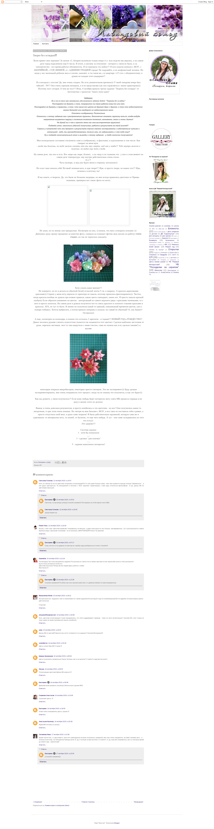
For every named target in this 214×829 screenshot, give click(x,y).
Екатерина (49, 500)
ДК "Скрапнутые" (168, 234)
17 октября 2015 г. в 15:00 (65, 753)
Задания (165, 238)
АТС (153, 229)
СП (40, 465)
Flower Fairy (43, 526)
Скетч (174, 255)
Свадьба (163, 255)
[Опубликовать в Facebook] (63, 462)
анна (40, 630)
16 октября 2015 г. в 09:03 (54, 669)
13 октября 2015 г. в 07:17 (65, 542)
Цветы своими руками (157, 262)
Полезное (164, 252)
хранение (173, 259)
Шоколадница (172, 270)
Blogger (117, 823)
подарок (156, 252)
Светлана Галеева (46, 481)
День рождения (173, 231)
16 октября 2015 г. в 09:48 (59, 682)
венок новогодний (159, 231)
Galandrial (42, 558)
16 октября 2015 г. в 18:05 (56, 708)
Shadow (176, 272)
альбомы (167, 226)
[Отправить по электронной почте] (56, 462)
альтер (176, 226)
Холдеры (163, 259)
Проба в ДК (173, 252)
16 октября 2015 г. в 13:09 (64, 695)
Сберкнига (153, 255)
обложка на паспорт (156, 249)
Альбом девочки (155, 226)
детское (154, 234)
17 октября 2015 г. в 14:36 (60, 734)
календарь (174, 238)
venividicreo (43, 643)
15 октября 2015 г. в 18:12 (62, 596)
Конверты (153, 240)
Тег (167, 257)
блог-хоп (161, 229)
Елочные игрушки (154, 238)
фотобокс (174, 257)
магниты (167, 242)
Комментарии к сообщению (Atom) (57, 805)
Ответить (42, 491)
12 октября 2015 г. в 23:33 (57, 526)
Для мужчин (166, 236)
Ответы (43, 495)
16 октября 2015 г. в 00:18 (57, 643)
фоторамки (152, 259)
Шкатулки (158, 270)
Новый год (169, 247)
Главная (36, 44)
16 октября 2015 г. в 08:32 (63, 656)
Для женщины (154, 236)
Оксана (41, 669)
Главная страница (88, 802)
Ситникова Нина (45, 734)
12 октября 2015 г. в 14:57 (62, 481)
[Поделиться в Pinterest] (65, 462)
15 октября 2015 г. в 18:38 (66, 615)
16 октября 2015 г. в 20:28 (63, 721)
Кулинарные (170, 240)
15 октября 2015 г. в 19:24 (52, 630)
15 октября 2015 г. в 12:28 (65, 580)
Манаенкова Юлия (45, 596)
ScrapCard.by (165, 272)
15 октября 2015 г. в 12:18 (56, 558)
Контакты (45, 44)
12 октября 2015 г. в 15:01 (65, 500)
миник (160, 244)
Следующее (38, 802)
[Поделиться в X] (60, 462)
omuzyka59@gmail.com (47, 615)
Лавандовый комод (155, 242)
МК (166, 244)
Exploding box (153, 272)
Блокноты (173, 228)
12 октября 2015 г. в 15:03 (68, 509)
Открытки (173, 249)
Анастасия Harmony (46, 721)
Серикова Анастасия (46, 695)
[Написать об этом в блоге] (58, 462)
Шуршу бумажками (46, 656)
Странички (161, 257)
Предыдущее (138, 802)
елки (175, 236)
